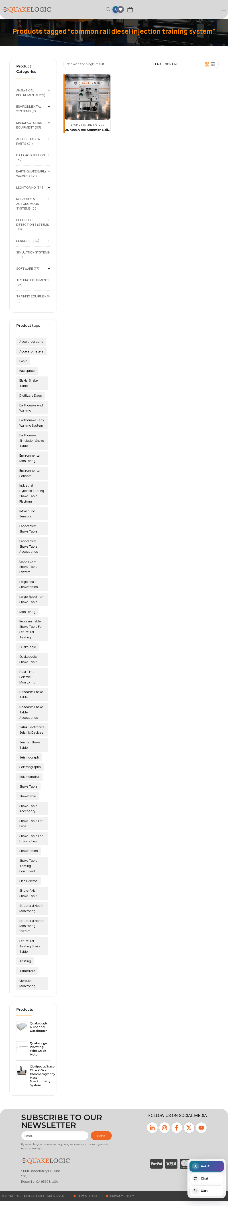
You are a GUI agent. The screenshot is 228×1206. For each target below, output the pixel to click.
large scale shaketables (28, 584)
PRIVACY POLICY (122, 1196)
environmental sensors (29, 473)
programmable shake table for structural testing (31, 629)
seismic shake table (29, 745)
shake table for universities (31, 838)
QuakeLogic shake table (28, 659)
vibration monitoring (27, 983)
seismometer (29, 776)
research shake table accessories (31, 712)
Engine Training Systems (87, 124)
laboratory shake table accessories (28, 546)
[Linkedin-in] (152, 1127)
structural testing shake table (30, 946)
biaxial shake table (28, 383)
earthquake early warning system (31, 423)
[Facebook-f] (176, 1127)
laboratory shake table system (28, 566)
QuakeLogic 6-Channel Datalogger (39, 1027)
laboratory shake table (28, 528)
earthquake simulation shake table (31, 440)
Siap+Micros (28, 881)
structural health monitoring (31, 908)
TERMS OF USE (87, 1196)
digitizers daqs (30, 395)
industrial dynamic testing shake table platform (31, 493)
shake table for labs (31, 823)
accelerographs (31, 341)
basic (23, 361)
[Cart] (130, 10)
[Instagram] (164, 1127)
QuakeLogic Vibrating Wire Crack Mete (39, 1048)
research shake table (31, 694)
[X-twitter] (189, 1127)
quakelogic (27, 647)
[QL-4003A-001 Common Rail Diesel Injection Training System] (88, 97)
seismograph (29, 757)
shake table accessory (28, 808)
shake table (28, 786)
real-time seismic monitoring (27, 676)
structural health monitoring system (31, 926)
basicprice (27, 370)
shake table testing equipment (28, 865)
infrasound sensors (27, 514)
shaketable (27, 796)
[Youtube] (201, 1127)
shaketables (28, 851)
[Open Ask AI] (115, 9)
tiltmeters (27, 971)
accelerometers (31, 351)
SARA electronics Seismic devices (32, 730)
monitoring (27, 612)
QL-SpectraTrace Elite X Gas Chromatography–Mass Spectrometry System (43, 1076)
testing (25, 961)
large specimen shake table (31, 599)
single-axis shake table (28, 893)
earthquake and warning (31, 408)
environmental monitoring (29, 458)
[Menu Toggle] (223, 9)
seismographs (30, 767)
